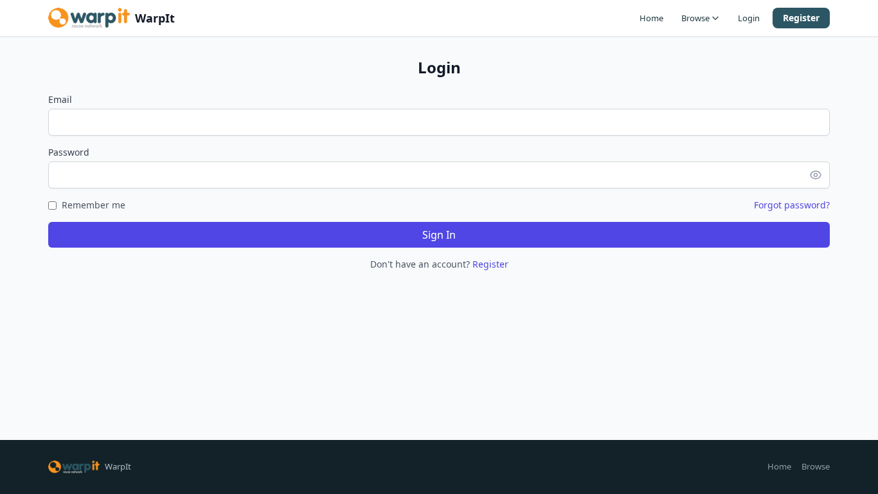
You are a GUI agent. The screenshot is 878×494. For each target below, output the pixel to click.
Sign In (439, 235)
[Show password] (819, 174)
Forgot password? (792, 205)
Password (68, 152)
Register (801, 18)
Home (651, 18)
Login (749, 18)
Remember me (93, 205)
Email (60, 99)
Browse (695, 18)
